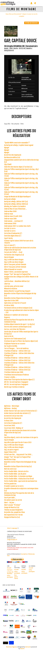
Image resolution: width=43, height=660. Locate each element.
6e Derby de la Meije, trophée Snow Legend (18, 145)
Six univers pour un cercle (13, 500)
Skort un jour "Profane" (12, 505)
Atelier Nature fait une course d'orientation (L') (20, 411)
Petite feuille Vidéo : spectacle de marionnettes (20, 481)
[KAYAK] (17, 626)
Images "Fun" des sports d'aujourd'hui (17, 274)
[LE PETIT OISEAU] (5, 632)
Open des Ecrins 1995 (11, 301)
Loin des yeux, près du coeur (13, 286)
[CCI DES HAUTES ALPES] (6, 590)
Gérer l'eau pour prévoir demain (15, 264)
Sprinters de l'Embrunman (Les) (15, 339)
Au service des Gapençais (12, 155)
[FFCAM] (17, 621)
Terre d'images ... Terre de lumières (16, 348)
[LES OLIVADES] (11, 632)
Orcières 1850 (9, 305)
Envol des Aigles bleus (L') (12, 236)
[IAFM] (11, 626)
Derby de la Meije (10, 199)
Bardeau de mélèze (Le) (12, 157)
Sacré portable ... (10, 498)
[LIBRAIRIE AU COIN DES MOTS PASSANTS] (17, 632)
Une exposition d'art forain (13, 515)
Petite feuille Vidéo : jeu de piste (15, 474)
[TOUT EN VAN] (34, 637)
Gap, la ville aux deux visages (13, 260)
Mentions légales (11, 647)
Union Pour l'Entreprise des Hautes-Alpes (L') (19, 380)
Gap (5, 435)
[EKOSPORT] (28, 615)
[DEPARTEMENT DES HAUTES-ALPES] (14, 603)
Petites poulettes (10, 484)
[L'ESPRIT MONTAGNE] (23, 626)
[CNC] (14, 590)
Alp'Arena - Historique (11, 406)
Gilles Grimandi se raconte (13, 269)
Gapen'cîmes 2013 (10, 452)
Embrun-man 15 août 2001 (13, 216)
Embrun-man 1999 (10, 219)
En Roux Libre (8, 421)
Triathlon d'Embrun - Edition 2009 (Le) (17, 367)
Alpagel (6, 148)
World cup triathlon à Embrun (14, 387)
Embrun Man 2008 (10, 211)
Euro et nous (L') (9, 245)
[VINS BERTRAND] (5, 643)
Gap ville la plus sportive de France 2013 (17, 442)
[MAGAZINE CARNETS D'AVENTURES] (23, 632)
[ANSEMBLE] (17, 610)
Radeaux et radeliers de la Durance (16, 315)
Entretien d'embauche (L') (13, 233)
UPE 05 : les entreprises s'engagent (16, 382)
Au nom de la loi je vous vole (13, 416)
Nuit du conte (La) (10, 469)
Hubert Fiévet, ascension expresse (16, 272)
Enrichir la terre (9, 228)
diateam (27, 647)
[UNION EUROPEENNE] (11, 643)
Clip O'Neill (7, 164)
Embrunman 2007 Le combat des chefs (17, 226)
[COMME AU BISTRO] (23, 615)
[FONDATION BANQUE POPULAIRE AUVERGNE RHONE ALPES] (28, 621)
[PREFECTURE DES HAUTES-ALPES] (6, 603)
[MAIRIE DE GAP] (21, 603)
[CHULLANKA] (17, 615)
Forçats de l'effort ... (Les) (13, 252)
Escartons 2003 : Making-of (13, 428)
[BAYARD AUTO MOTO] (23, 610)
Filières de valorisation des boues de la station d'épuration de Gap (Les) (20, 249)
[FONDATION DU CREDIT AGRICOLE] (36, 590)
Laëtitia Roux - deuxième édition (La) (16, 281)
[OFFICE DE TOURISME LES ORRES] (23, 637)
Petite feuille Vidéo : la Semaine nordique (18, 476)
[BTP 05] (34, 610)
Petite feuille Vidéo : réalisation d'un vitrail (19, 479)
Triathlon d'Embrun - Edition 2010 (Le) (17, 370)
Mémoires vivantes (10, 289)
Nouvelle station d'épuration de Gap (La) (18, 298)
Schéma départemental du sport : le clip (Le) (19, 324)
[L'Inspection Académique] (28, 626)
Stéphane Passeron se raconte (14, 344)
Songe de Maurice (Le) (11, 507)
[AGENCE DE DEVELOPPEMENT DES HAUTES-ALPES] (5, 610)
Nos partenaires (16, 576)
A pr (8, 570)
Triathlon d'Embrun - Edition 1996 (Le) (17, 358)
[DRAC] (21, 590)
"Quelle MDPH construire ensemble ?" (17, 143)
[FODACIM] (23, 621)
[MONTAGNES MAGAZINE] (34, 632)
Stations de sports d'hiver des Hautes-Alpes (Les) (21, 341)
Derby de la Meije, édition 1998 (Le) (16, 204)
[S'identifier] (31, 3)
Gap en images (9, 257)
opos (10, 570)
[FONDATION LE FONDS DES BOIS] (14, 597)
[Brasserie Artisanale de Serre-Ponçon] (28, 610)
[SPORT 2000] (28, 637)
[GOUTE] (34, 621)
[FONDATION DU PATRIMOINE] (6, 597)
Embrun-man (8, 214)
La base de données (10, 572)
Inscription (24, 554)
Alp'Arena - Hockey (10, 408)
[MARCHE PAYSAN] (28, 632)
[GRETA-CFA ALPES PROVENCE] (5, 626)
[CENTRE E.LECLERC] (11, 615)
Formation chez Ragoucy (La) (14, 255)
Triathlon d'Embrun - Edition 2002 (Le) (17, 360)
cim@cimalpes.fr (12, 539)
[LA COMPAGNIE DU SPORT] (34, 626)
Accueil (9, 568)
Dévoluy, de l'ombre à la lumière (15, 206)
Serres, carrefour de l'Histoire (14, 329)
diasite (22, 648)
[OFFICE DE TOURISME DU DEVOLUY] (17, 637)
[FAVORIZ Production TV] (11, 621)
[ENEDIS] (34, 615)
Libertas (7, 284)
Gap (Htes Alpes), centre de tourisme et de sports (21, 437)
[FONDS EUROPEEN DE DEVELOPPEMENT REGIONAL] (29, 597)
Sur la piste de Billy (10, 346)
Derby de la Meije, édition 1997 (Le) (16, 202)
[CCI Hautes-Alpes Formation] (5, 615)
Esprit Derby (8, 238)
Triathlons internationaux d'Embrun (16, 375)
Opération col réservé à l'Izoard (15, 303)
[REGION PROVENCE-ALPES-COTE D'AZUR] (36, 597)
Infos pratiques (10, 576)
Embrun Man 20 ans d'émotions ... (15, 209)
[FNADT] (29, 590)
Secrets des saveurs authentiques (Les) (17, 327)
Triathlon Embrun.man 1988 (13, 372)
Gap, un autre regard (11, 450)
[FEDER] (21, 597)
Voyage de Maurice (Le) (12, 517)
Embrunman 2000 (10, 223)
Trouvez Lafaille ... (10, 377)
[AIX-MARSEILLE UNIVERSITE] (11, 610)
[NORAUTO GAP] (11, 637)
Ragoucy (7, 317)
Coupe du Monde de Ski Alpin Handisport (17, 197)
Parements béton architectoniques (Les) (18, 308)
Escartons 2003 (9, 425)
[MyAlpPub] (5, 637)
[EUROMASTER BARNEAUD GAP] (5, 621)
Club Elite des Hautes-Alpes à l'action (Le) (18, 167)
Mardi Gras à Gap (10, 459)
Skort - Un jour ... (10, 502)
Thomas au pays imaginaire (13, 510)
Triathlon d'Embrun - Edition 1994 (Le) (17, 351)
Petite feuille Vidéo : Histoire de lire (16, 471)
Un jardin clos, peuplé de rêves (14, 512)
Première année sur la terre (13, 486)
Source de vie (8, 336)
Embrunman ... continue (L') (13, 221)
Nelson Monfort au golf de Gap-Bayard (17, 291)
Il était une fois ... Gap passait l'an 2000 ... (18, 454)
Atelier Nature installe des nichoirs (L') (17, 413)
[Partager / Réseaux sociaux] (35, 3)
